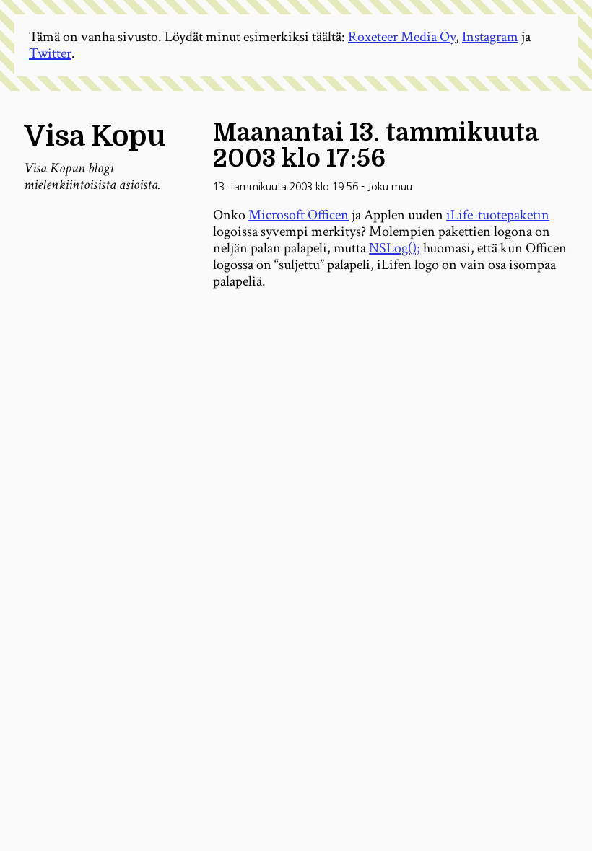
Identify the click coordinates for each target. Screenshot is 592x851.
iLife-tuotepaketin (497, 215)
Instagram (490, 36)
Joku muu (389, 187)
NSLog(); (394, 248)
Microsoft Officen (298, 215)
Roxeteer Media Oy (402, 36)
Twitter (50, 53)
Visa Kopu (94, 136)
